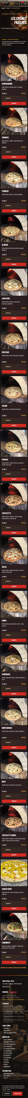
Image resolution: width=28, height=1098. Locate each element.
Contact (6, 1064)
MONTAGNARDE (7, 728)
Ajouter (14, 103)
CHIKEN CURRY (7, 889)
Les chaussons (8, 1053)
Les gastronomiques (9, 1044)
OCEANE (4, 406)
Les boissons (7, 1058)
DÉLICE (4, 567)
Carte (8, 8)
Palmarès (6, 1062)
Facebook (6, 1028)
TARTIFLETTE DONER (9, 835)
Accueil (3, 8)
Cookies (6, 1078)
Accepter (17, 1094)
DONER (4, 620)
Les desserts (7, 1055)
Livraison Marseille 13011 (8, 1013)
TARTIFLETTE (6, 513)
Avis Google (7, 1031)
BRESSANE (5, 352)
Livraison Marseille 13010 (8, 1016)
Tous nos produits (9, 1042)
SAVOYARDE (6, 298)
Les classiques (8, 1051)
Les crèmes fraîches (9, 1049)
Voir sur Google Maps (10, 1033)
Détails (23, 93)
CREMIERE (5, 137)
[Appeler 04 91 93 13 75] (17, 3)
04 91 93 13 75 (6, 986)
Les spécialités (8, 1046)
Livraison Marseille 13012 (8, 1006)
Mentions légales (9, 1074)
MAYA (4, 781)
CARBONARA (6, 674)
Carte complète (8, 1040)
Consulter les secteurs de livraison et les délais (13, 967)
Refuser (7, 1094)
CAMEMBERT (6, 942)
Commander (7, 1067)
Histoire (6, 1060)
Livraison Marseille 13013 (8, 1011)
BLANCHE (5, 245)
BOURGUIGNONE (7, 84)
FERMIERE (5, 191)
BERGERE (5, 459)
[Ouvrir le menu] (25, 3)
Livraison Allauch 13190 (8, 1020)
